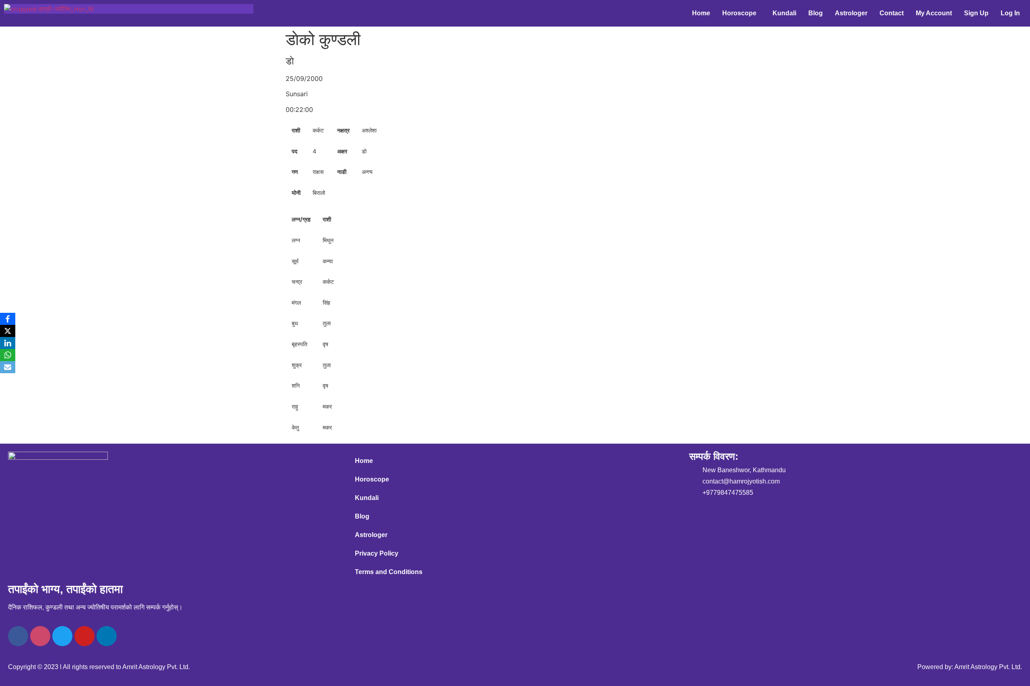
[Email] (7, 367)
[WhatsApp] (7, 355)
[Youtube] (84, 636)
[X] (7, 331)
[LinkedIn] (7, 343)
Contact (892, 13)
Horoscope (739, 13)
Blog (815, 13)
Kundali (784, 13)
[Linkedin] (107, 636)
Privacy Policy (376, 553)
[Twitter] (62, 636)
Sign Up (976, 13)
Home (701, 13)
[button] (741, 13)
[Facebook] (18, 636)
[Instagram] (40, 636)
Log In (1010, 13)
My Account (934, 13)
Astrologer (851, 13)
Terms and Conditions (388, 571)
